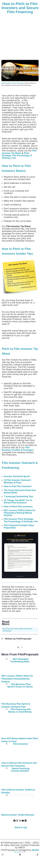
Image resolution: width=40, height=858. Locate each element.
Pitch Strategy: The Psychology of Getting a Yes (17, 155)
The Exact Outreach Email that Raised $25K (20, 491)
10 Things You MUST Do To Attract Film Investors (18, 501)
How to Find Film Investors (18, 486)
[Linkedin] (25, 821)
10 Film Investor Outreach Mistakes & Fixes (17, 481)
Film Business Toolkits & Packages (17, 448)
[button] (2, 854)
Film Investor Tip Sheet (19, 151)
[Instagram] (17, 821)
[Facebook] (14, 821)
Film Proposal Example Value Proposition (19, 526)
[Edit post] (22, 647)
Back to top (21, 827)
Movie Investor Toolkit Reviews (17, 815)
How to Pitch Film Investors (18, 506)
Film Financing (8, 629)
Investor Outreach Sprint (17, 476)
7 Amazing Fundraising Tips (18, 496)
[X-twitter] (20, 821)
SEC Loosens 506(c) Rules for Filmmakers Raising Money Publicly (19, 512)
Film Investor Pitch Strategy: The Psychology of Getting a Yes (21, 520)
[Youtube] (23, 821)
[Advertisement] (20, 37)
